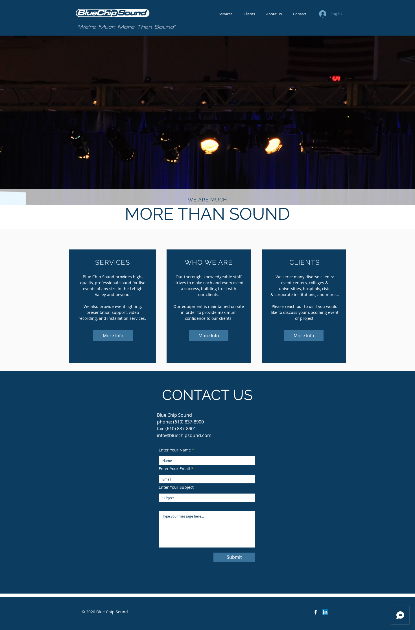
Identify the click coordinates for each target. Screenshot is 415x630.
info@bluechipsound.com (184, 435)
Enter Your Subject (176, 487)
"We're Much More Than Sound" (126, 27)
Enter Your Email (174, 469)
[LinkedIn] (325, 612)
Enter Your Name (175, 450)
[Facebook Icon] (316, 612)
